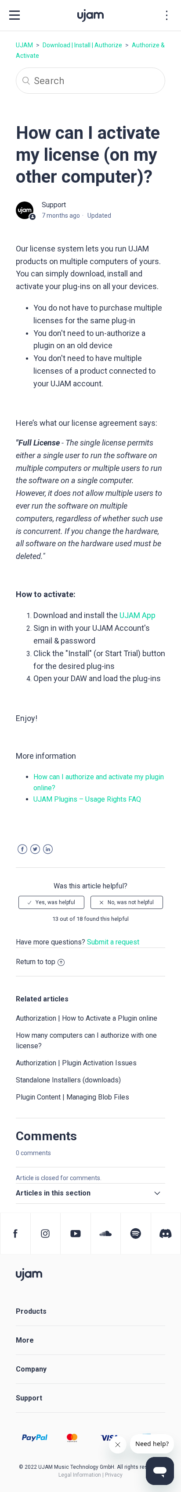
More (25, 1340)
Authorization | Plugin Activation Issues (76, 1063)
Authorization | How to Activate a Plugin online (86, 1018)
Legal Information (79, 1475)
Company (31, 1369)
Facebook (22, 849)
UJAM (24, 45)
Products (31, 1311)
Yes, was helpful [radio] (55, 902)
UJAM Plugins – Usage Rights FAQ (88, 799)
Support (29, 1398)
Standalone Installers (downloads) (68, 1080)
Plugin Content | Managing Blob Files (72, 1097)
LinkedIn (47, 849)
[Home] (29, 1274)
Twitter (35, 849)
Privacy (114, 1475)
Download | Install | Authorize (82, 45)
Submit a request (113, 942)
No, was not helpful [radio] (131, 902)
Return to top (35, 962)
